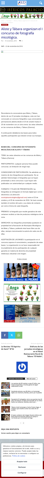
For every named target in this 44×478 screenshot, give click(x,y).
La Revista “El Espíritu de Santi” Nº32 (10, 347)
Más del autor (31, 379)
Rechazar (22, 467)
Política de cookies (18, 456)
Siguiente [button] (41, 9)
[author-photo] (22, 367)
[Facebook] (4, 335)
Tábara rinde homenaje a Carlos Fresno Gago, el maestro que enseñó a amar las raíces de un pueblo (26, 408)
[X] (11, 335)
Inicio (2, 20)
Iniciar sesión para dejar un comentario (15, 433)
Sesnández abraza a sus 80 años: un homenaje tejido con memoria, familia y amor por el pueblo (26, 392)
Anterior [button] (3, 9)
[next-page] (23, 423)
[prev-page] (20, 423)
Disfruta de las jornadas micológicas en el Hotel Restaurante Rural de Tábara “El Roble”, (33, 351)
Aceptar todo (22, 461)
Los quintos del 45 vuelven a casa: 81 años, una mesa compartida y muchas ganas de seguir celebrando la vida (25, 384)
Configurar (22, 473)
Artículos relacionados (16, 379)
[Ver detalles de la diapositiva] (22, 9)
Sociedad (8, 20)
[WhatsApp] (18, 335)
